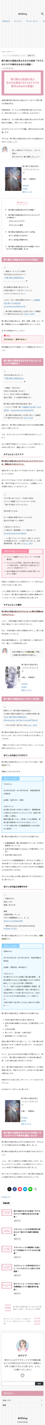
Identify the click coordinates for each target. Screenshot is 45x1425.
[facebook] (15, 1189)
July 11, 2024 (27, 543)
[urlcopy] (35, 1189)
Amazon (25, 185)
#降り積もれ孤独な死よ (14, 277)
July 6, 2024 (28, 417)
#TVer (6, 717)
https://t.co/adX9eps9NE (13, 921)
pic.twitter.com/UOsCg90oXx (15, 533)
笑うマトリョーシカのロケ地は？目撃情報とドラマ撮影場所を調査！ (27, 1287)
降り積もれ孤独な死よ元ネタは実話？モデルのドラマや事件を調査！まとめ (23, 247)
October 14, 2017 (10, 928)
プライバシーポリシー (32, 21)
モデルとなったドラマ (16, 221)
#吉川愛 (7, 303)
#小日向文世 (16, 303)
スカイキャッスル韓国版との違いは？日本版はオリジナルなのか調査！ (27, 1250)
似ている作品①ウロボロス (18, 235)
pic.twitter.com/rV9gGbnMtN (22, 410)
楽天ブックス (27, 191)
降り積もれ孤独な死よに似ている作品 (21, 232)
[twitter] (9, 1189)
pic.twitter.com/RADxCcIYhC (15, 306)
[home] (22, 1375)
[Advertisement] (22, 35)
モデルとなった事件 (16, 225)
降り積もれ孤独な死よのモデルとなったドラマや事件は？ (23, 216)
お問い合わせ (6, 21)
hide (25, 202)
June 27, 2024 (28, 314)
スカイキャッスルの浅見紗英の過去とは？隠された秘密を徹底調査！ (27, 1232)
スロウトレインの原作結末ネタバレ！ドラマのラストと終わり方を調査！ (27, 1268)
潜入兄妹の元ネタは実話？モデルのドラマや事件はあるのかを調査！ (27, 1214)
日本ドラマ (6, 1197)
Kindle (24, 188)
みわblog (22, 13)
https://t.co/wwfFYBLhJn (28, 720)
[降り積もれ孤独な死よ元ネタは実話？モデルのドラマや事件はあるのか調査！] (25, 1189)
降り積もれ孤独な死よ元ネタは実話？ (21, 210)
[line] (30, 1189)
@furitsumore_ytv (11, 720)
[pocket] (20, 1189)
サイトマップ (18, 21)
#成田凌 (37, 300)
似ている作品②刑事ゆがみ (18, 239)
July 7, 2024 (32, 725)
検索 (39, 1383)
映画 (4, 1405)
